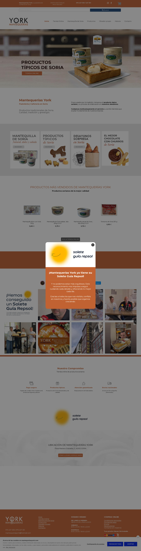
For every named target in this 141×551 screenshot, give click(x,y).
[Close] (92, 244)
